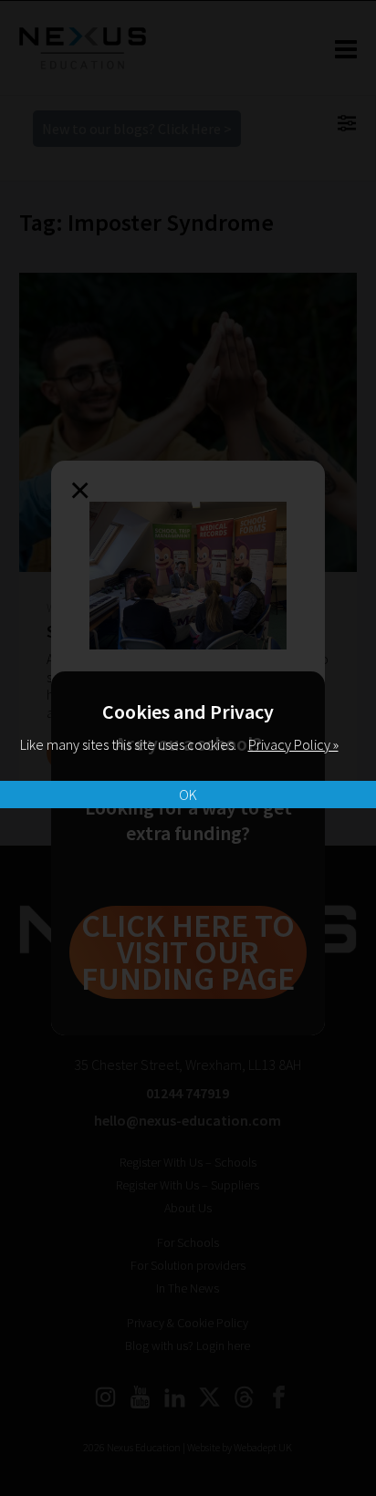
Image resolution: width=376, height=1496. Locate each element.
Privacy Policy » (293, 744)
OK (188, 794)
